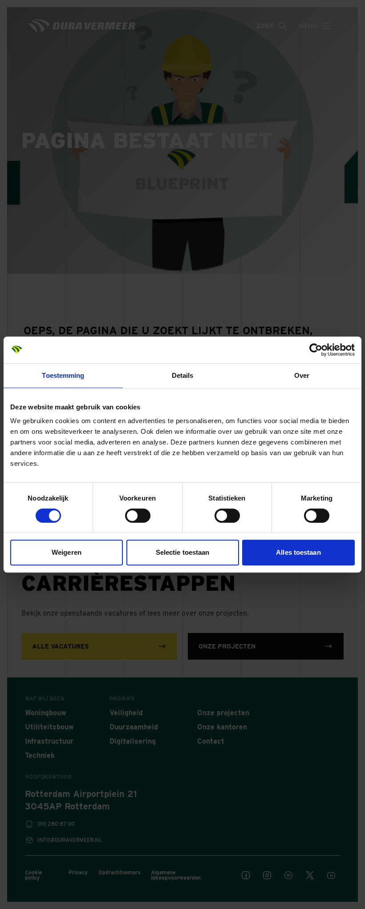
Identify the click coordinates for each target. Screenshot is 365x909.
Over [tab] (301, 375)
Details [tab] (183, 375)
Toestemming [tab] (63, 375)
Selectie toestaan (183, 552)
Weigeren (66, 552)
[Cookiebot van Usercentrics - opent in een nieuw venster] (316, 349)
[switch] (137, 516)
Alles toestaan (298, 552)
